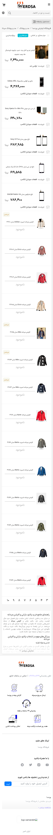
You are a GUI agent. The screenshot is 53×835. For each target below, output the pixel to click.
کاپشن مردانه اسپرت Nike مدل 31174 (20, 360)
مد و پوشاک (24, 28)
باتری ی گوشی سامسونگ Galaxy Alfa (20, 81)
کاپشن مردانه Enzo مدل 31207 (20, 249)
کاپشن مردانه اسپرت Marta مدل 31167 (20, 497)
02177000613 (34, 675)
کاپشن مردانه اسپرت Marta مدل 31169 (20, 442)
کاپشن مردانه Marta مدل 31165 (20, 552)
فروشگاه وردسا (43, 747)
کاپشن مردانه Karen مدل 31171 (20, 415)
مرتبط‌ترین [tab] (23, 35)
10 (8, 600)
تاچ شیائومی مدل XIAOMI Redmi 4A (20, 194)
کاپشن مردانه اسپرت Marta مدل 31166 (20, 525)
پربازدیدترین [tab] (10, 35)
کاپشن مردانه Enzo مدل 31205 (20, 304)
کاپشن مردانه (16, 621)
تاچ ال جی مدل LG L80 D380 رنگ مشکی (20, 167)
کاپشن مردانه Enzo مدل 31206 (20, 277)
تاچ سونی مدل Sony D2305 (20, 139)
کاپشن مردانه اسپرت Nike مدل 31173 (20, 387)
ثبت (8, 784)
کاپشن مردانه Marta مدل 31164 (20, 580)
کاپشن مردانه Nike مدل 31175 (20, 332)
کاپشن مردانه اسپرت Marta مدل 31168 (20, 470)
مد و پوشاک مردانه (8, 28)
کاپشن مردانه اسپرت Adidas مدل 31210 (20, 222)
